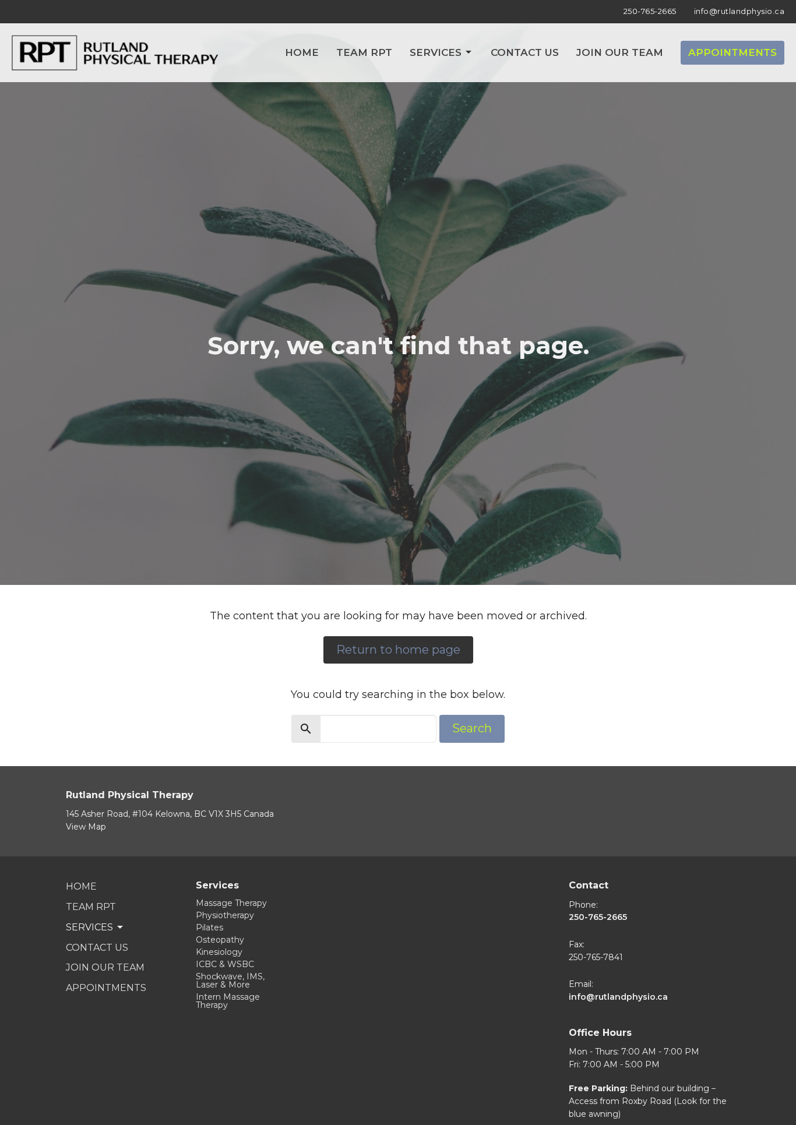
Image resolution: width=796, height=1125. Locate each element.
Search (472, 728)
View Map (86, 826)
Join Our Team (619, 52)
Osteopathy (220, 939)
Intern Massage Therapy (228, 1001)
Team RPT (364, 52)
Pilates (209, 927)
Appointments (732, 52)
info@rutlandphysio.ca (739, 11)
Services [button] (89, 927)
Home (302, 52)
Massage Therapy (231, 903)
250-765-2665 (650, 11)
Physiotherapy (225, 915)
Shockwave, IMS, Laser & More (230, 980)
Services (436, 52)
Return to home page (398, 650)
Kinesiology (219, 952)
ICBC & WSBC (225, 964)
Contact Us (525, 52)
